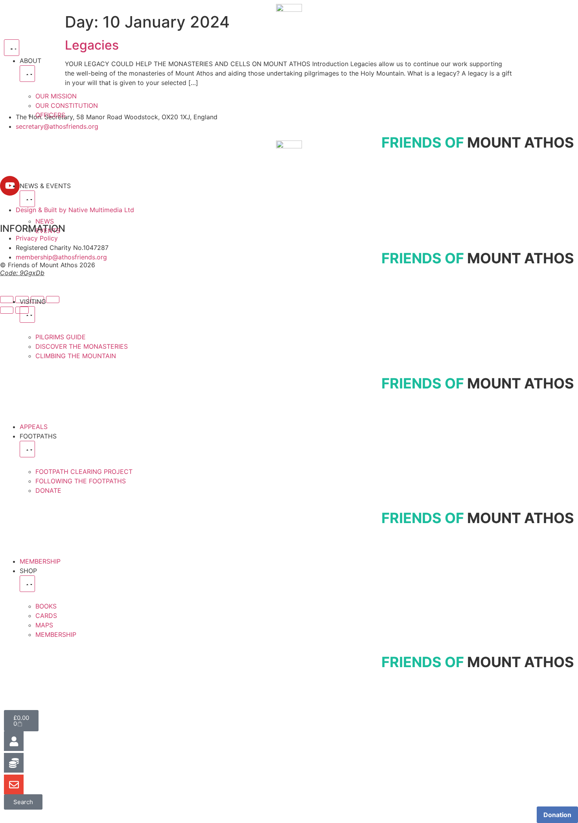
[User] (14, 741)
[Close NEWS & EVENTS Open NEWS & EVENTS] (27, 198)
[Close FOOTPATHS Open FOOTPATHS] (27, 449)
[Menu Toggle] (11, 47)
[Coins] (14, 763)
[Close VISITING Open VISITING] (27, 314)
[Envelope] (14, 784)
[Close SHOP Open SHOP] (27, 583)
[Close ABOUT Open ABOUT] (27, 73)
